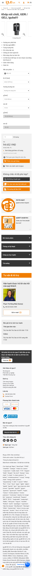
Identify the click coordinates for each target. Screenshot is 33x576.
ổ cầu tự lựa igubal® (16, 8)
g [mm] (5, 95)
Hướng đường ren (8, 87)
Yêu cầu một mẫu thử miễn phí (15, 184)
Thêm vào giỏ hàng (11, 161)
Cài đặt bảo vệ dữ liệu (23, 462)
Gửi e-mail (15, 312)
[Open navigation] (2, 2)
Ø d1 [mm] (6, 78)
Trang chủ (5, 8)
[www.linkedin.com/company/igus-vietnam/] (4, 440)
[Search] (19, 2)
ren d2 (5, 104)
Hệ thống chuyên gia (14, 179)
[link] (16, 180)
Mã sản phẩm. (7, 69)
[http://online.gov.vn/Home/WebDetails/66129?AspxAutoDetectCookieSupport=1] (10, 416)
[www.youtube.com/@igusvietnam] (15, 440)
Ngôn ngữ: (11, 445)
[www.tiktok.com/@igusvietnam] (11, 440)
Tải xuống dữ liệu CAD (12, 189)
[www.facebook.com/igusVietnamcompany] (8, 440)
